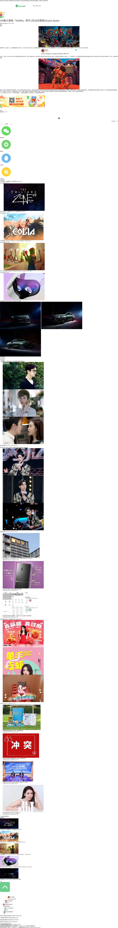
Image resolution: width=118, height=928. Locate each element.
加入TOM (19, 924)
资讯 (3, 0)
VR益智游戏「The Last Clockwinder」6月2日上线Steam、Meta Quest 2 (15, 240)
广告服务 (14, 924)
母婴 (23, 0)
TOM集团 (2, 924)
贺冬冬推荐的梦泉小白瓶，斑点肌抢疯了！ (12, 812)
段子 (38, 0)
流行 (5, 0)
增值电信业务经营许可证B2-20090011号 (8, 921)
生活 (21, 0)
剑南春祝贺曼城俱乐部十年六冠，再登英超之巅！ (13, 730)
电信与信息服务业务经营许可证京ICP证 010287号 (10, 915)
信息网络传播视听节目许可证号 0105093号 (9, 919)
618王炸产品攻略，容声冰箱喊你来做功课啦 (12, 589)
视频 (32, 0)
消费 (40, 0)
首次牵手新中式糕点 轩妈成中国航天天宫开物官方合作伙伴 (15, 782)
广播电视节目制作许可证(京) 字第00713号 (9, 917)
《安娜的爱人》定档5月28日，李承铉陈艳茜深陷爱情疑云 (12, 361)
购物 (45, 0)
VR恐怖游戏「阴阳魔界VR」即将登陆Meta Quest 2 (11, 181)
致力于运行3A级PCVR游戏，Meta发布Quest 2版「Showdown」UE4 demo (16, 270)
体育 (10, 0)
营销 (25, 0)
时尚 (14, 0)
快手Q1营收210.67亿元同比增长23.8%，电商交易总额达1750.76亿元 (17, 558)
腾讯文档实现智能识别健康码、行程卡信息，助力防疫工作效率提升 (17, 615)
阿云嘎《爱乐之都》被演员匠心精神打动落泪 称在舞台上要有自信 (14, 447)
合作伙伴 (10, 924)
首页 (1, 0)
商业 (29, 0)
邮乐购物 (6, 924)
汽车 (42, 0)
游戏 (16, 0)
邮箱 (27, 0)
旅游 (18, 0)
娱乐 (7, 0)
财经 (34, 0)
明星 (12, 0)
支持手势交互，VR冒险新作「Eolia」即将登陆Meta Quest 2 (13, 211)
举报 (1, 110)
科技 (47, 0)
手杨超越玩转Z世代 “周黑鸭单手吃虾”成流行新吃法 (11, 619)
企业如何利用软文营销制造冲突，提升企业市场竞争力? (14, 758)
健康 (36, 0)
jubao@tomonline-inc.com (34, 927)
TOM (4, 590)
